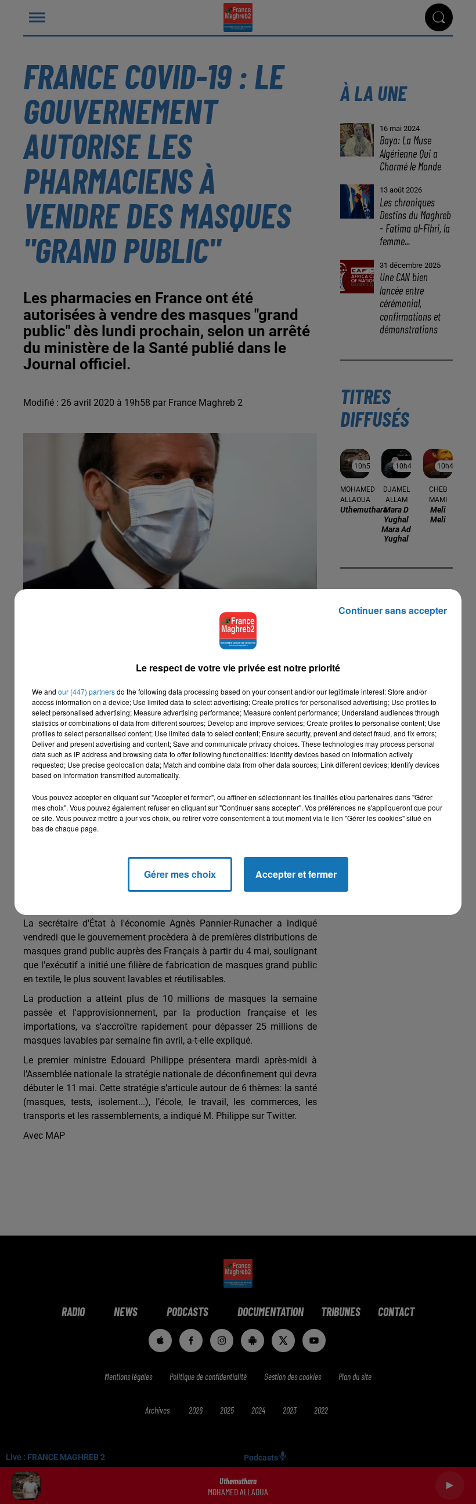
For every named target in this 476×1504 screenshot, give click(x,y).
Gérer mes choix (180, 874)
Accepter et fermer (296, 874)
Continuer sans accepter (392, 610)
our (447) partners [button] (86, 691)
